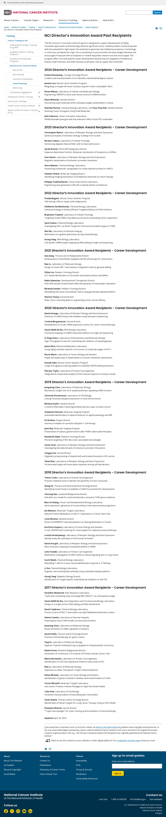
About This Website (13, 760)
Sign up (117, 773)
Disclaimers (81, 774)
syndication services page (128, 740)
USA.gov (158, 813)
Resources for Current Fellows (23, 65)
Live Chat (103, 799)
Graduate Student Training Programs (21, 53)
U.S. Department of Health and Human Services (143, 805)
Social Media (9, 774)
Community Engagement (21, 92)
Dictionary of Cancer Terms (52, 769)
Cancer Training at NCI (18, 40)
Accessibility (81, 760)
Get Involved (18, 74)
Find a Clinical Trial (48, 774)
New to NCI (18, 70)
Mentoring (17, 88)
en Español (9, 765)
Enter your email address (123, 761)
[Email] (160, 28)
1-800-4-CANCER (118, 799)
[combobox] (139, 12)
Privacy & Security (84, 769)
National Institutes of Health (151, 807)
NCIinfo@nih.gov (138, 799)
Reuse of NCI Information (106, 727)
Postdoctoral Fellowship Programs (20, 59)
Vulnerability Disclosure (87, 778)
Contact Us (45, 760)
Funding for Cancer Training (20, 97)
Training (10, 35)
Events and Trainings (17, 101)
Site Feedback (156, 799)
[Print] (156, 28)
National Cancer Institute (152, 810)
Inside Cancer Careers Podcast (21, 105)
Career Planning (20, 83)
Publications (45, 765)
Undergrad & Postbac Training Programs (23, 46)
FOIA (78, 765)
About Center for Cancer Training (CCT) (23, 111)
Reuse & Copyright (12, 769)
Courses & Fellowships (23, 79)
